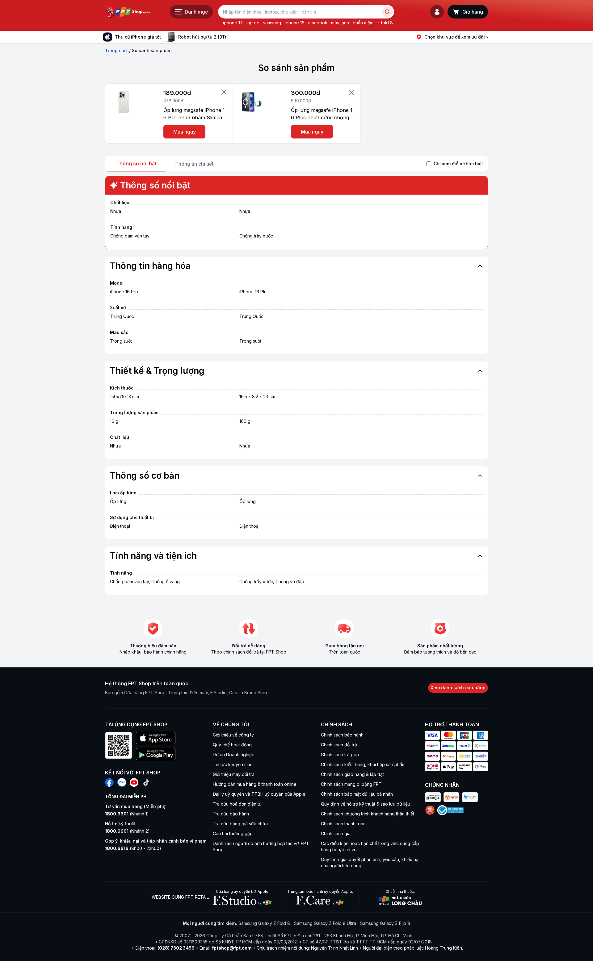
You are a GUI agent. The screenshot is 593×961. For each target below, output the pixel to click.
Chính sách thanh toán (343, 823)
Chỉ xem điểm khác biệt (458, 163)
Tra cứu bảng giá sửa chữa (240, 823)
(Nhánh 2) (127, 831)
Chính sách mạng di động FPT (351, 784)
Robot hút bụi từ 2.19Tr (202, 36)
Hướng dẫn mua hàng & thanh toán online (254, 784)
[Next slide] (231, 37)
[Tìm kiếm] (387, 12)
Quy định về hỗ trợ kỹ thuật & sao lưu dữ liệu (365, 803)
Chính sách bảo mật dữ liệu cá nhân (357, 794)
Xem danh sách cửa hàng (458, 687)
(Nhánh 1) (127, 813)
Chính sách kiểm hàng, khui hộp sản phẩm (363, 764)
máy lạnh (340, 22)
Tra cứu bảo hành (231, 813)
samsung (272, 22)
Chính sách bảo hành (342, 734)
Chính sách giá (336, 833)
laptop (252, 22)
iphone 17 (233, 22)
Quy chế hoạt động (232, 744)
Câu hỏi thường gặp (233, 833)
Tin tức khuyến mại (232, 764)
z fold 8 (385, 22)
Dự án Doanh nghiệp (233, 754)
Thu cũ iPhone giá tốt (138, 36)
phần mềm (363, 22)
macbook (317, 22)
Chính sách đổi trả (339, 744)
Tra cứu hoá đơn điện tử (237, 803)
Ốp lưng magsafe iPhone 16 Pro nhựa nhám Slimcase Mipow (195, 114)
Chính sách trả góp (340, 754)
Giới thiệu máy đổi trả (233, 774)
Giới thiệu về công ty (233, 734)
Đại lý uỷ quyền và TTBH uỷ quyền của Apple (259, 794)
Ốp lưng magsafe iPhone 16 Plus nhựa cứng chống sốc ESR (322, 114)
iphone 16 (295, 22)
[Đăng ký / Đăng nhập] (437, 12)
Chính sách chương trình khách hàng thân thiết (367, 813)
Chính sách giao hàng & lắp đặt (352, 774)
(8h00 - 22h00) (133, 848)
